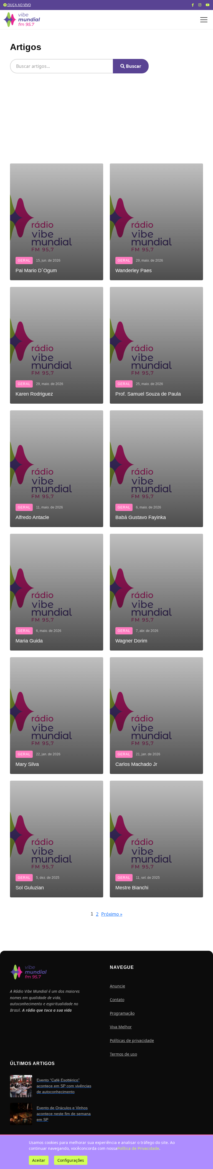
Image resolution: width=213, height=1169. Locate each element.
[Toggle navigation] (204, 20)
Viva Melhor (121, 1026)
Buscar (133, 66)
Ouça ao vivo (19, 5)
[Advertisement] (106, 122)
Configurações (70, 1160)
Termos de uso (123, 1054)
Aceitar (38, 1160)
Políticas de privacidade (132, 1040)
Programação (122, 1013)
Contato (117, 999)
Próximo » (111, 914)
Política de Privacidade (138, 1148)
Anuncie (117, 986)
